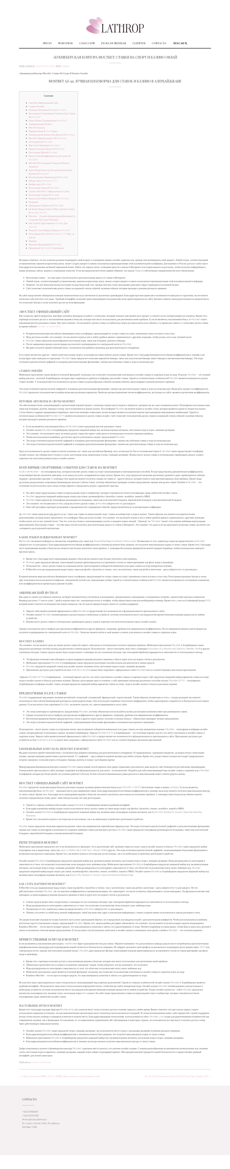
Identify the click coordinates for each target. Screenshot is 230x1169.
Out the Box (119, 1162)
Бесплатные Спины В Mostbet (44, 187)
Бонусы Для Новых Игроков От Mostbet (49, 198)
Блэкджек (33, 201)
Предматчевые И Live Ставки (43, 131)
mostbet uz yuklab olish (49, 326)
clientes (139, 43)
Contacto (159, 43)
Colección (87, 43)
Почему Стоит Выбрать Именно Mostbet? (49, 230)
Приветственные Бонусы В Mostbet (47, 148)
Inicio (47, 43)
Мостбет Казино (37, 127)
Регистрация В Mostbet (40, 141)
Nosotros (65, 43)
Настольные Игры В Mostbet (43, 152)
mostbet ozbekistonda (41, 1062)
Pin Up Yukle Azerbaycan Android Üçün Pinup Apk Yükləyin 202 (178, 1076)
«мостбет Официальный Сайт (43, 102)
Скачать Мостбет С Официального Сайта (49, 191)
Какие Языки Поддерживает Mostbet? (48, 120)
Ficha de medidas (113, 43)
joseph (65, 66)
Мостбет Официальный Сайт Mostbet (48, 138)
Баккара (33, 240)
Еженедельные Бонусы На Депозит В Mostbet (52, 134)
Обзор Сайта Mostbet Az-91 (43, 180)
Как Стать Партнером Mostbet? (44, 145)
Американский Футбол (40, 124)
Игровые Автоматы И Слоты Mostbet (47, 109)
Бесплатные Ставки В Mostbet (44, 194)
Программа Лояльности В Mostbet (46, 205)
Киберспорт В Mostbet (40, 184)
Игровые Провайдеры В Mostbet (45, 244)
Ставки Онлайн (36, 106)
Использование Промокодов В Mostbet (48, 177)
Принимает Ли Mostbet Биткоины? (46, 248)
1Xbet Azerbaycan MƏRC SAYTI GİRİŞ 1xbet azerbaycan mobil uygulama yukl (59, 1076)
